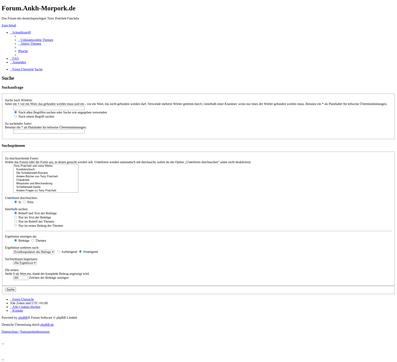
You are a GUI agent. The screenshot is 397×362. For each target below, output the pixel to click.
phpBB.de (47, 324)
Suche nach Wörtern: (18, 100)
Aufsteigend (69, 251)
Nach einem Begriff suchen (36, 116)
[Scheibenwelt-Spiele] (45, 187)
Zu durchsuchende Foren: (21, 158)
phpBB (23, 317)
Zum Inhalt (9, 25)
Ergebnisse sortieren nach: (22, 247)
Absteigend (90, 251)
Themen (40, 240)
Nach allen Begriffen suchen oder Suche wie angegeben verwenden (62, 112)
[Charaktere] (45, 180)
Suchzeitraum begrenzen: (21, 259)
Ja (19, 202)
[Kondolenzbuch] (45, 169)
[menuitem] (35, 40)
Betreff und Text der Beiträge (37, 213)
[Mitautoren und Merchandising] (45, 183)
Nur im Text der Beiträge (34, 217)
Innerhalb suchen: (16, 209)
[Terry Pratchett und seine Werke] (45, 166)
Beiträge (23, 240)
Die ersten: (12, 270)
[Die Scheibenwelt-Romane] (45, 173)
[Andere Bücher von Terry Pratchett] (45, 176)
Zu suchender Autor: (18, 123)
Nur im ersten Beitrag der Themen (40, 225)
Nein (29, 202)
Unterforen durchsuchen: (21, 198)
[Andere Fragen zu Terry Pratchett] (45, 190)
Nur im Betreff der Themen (36, 221)
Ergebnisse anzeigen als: (21, 236)
